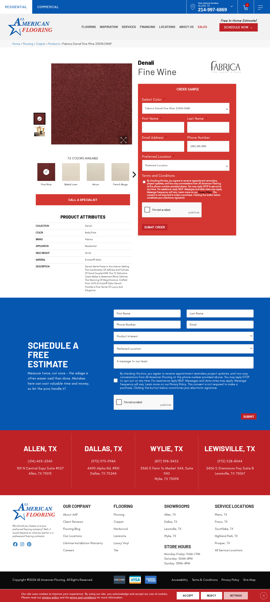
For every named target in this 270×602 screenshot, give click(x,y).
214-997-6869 (212, 9)
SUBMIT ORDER (154, 227)
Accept (188, 595)
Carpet (40, 44)
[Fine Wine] (46, 172)
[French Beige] (120, 172)
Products (54, 44)
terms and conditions (83, 597)
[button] (238, 27)
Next (41, 140)
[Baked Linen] (71, 172)
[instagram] (22, 544)
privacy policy (50, 597)
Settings (236, 595)
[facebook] (15, 544)
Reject (211, 595)
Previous (41, 59)
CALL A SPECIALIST (82, 200)
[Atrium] (96, 172)
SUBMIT (248, 416)
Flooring (28, 44)
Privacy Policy (205, 192)
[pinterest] (29, 544)
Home (16, 44)
